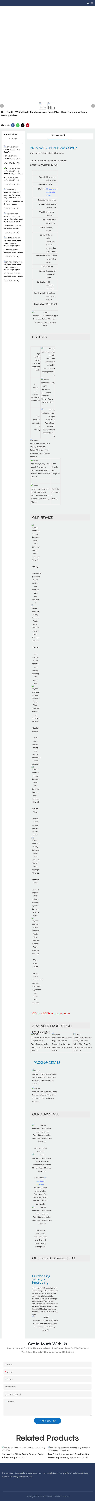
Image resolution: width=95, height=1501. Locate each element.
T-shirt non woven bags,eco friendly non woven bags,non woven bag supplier (12, 250)
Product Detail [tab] (58, 135)
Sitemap (66, 1496)
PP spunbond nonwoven (41, 1181)
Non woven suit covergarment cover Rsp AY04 (12, 157)
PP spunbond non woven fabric (52, 192)
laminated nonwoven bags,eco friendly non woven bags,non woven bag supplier (12, 274)
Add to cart (11, 163)
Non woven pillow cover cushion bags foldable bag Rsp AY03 (13, 178)
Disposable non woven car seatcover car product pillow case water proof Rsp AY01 (13, 226)
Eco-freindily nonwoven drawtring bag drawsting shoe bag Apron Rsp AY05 (13, 202)
